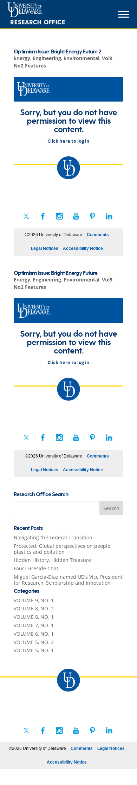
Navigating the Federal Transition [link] (53, 537)
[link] (49, 14)
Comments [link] (98, 234)
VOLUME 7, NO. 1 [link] (34, 625)
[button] (111, 508)
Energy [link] (22, 58)
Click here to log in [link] (68, 141)
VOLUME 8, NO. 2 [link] (34, 608)
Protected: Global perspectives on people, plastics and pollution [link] (62, 549)
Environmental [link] (81, 58)
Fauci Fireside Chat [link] (36, 568)
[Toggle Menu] (123, 14)
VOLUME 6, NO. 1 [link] (34, 633)
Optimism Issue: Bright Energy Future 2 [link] (57, 52)
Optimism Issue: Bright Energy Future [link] (55, 273)
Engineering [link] (47, 58)
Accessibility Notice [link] (83, 248)
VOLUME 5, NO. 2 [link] (34, 642)
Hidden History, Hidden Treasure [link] (52, 560)
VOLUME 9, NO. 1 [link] (34, 600)
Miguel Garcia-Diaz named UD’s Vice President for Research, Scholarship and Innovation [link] (68, 579)
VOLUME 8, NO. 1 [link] (34, 617)
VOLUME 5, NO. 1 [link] (34, 650)
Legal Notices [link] (44, 248)
